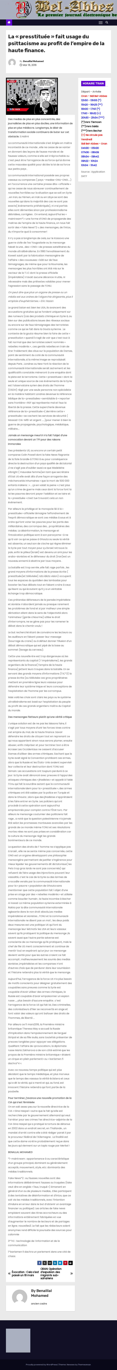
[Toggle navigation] (100, 22)
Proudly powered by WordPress (42, 1364)
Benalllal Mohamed (33, 61)
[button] (107, 22)
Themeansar (84, 1364)
